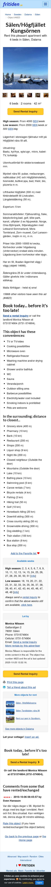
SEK (35, 121)
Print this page (15, 682)
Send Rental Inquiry (25, 111)
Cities (41, 856)
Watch (21, 870)
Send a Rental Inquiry (23, 762)
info (33, 576)
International (25, 860)
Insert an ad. (32, 737)
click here (26, 605)
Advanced (12, 856)
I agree (39, 882)
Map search (23, 856)
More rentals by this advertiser (22, 645)
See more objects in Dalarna (19, 728)
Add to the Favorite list (24, 553)
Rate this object (12, 823)
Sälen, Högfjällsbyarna (26, 702)
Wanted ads (11, 870)
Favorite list (30, 870)
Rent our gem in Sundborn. (28, 718)
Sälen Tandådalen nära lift (28, 710)
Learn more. (28, 882)
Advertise (40, 870)
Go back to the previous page (22, 836)
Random (33, 856)
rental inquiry (29, 597)
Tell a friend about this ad (21, 687)
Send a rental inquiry (15, 316)
